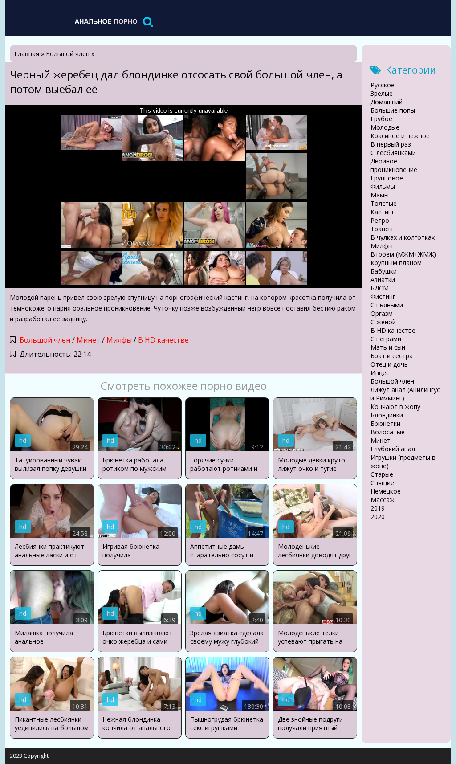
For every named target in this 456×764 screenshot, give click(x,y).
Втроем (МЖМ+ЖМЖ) (403, 254)
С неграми (385, 339)
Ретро (379, 220)
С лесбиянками (393, 152)
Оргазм (381, 313)
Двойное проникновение (393, 165)
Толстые (383, 203)
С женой (383, 322)
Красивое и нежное (400, 135)
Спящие (382, 482)
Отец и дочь (389, 364)
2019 (377, 508)
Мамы (379, 195)
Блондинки (386, 415)
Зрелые (381, 93)
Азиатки (382, 279)
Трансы (381, 229)
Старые (381, 474)
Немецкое (385, 491)
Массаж (382, 499)
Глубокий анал (392, 449)
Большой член (45, 340)
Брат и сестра (391, 355)
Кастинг (382, 212)
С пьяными (386, 305)
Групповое (386, 178)
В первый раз (390, 144)
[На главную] (105, 21)
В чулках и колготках (402, 237)
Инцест (381, 372)
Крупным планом (396, 262)
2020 (377, 516)
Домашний (386, 102)
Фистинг (382, 296)
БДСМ (379, 288)
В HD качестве (163, 340)
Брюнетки (385, 423)
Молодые (384, 127)
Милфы (119, 340)
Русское (382, 85)
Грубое (381, 118)
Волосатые (387, 432)
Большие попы (392, 110)
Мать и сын (387, 347)
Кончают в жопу (395, 406)
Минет (88, 340)
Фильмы (382, 186)
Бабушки (383, 271)
